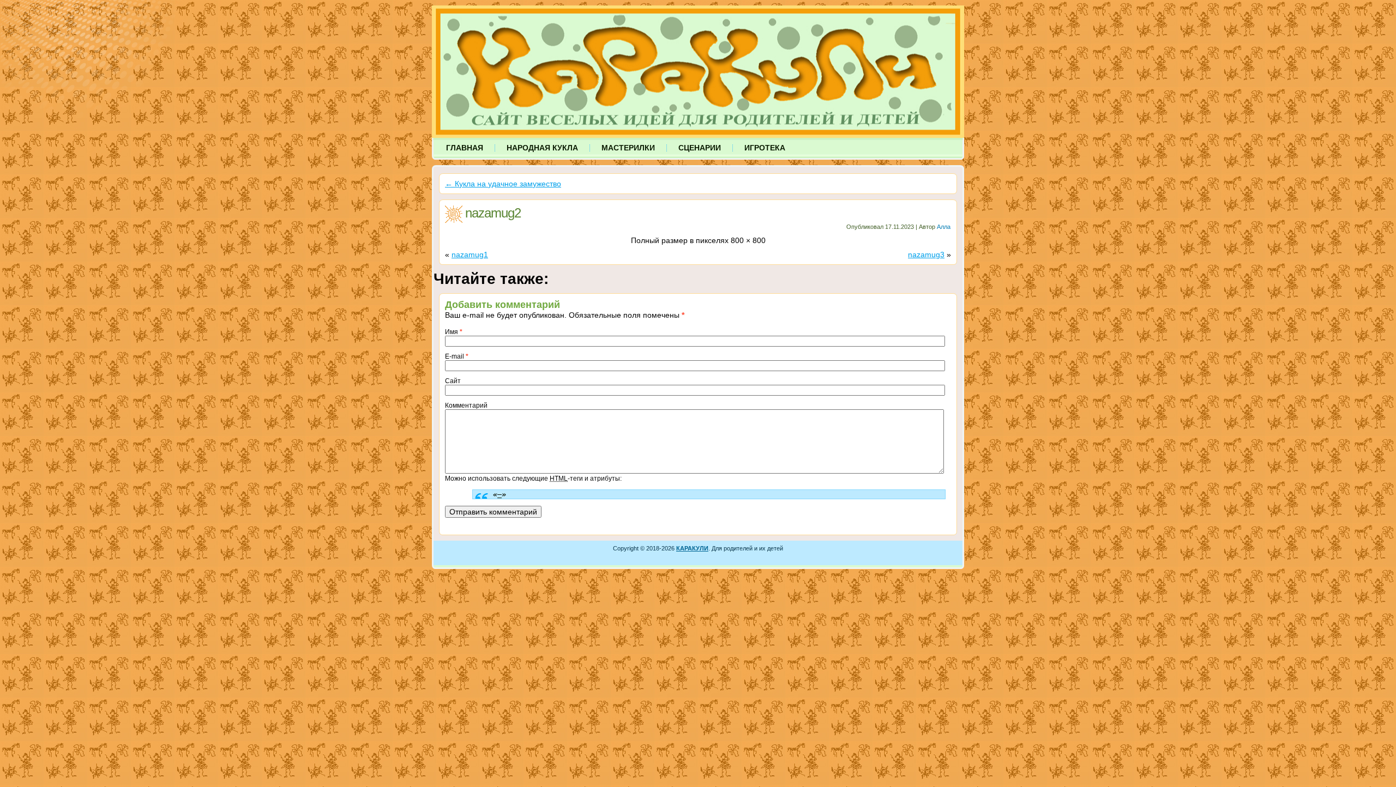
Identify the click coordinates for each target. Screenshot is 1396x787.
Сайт (453, 381)
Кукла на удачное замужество (503, 183)
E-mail (456, 356)
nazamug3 (926, 254)
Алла (943, 226)
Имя (453, 332)
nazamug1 (470, 254)
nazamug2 (493, 212)
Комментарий (466, 405)
